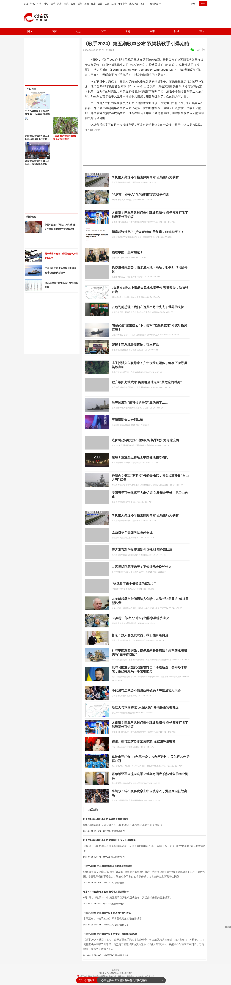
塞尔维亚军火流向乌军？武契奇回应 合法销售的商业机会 (150, 775)
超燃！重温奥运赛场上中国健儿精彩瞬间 (140, 457)
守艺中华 (122, 3)
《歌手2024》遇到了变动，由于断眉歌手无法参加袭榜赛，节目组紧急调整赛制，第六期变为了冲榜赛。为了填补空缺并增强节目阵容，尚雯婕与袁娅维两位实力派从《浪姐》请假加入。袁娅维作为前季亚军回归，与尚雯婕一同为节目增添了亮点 (144, 944)
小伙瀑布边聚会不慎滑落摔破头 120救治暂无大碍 (146, 690)
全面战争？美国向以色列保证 (132, 532)
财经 (46, 3)
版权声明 (122, 976)
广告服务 (95, 976)
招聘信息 (113, 976)
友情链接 (139, 976)
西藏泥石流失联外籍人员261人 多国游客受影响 (37, 162)
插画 (86, 3)
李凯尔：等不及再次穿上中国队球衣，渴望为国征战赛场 (149, 793)
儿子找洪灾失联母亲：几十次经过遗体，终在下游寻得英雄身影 (149, 364)
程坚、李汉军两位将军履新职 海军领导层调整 (144, 741)
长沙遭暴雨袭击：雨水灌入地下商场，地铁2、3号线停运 (149, 269)
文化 (73, 3)
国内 (29, 31)
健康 (93, 3)
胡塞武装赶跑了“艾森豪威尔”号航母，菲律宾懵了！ (148, 231)
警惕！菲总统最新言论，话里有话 (135, 344)
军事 (39, 3)
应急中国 (133, 3)
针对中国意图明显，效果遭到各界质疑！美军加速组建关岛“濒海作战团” (149, 652)
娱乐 (53, 3)
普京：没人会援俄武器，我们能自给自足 (140, 635)
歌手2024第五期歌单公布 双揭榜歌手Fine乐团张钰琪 (109, 840)
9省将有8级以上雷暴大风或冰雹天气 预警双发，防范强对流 (150, 289)
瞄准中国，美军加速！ (127, 252)
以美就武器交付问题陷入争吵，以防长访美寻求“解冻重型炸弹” (150, 600)
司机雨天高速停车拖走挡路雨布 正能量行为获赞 (145, 177)
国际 (54, 31)
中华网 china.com (37, 17)
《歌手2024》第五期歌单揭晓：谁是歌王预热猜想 (107, 865)
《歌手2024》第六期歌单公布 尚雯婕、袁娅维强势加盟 (110, 933)
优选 (107, 3)
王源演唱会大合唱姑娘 (127, 419)
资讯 (32, 3)
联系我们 (104, 976)
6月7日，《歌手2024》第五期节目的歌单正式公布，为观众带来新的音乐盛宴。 (127, 897)
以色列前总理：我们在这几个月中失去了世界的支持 (148, 306)
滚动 (201, 31)
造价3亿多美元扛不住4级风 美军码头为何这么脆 (145, 440)
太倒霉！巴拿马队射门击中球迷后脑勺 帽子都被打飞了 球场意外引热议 (150, 214)
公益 (100, 3)
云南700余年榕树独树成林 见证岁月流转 (64, 137)
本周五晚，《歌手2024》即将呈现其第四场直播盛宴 (112, 918)
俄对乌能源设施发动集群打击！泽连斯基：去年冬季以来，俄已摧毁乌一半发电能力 (149, 669)
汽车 (59, 3)
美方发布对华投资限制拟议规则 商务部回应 (142, 549)
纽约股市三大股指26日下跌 (116, 980)
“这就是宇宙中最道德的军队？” (134, 583)
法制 (113, 3)
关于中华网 (85, 976)
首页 (26, 3)
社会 (78, 31)
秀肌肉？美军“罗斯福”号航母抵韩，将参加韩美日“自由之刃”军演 (150, 477)
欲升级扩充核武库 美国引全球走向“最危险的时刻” (147, 382)
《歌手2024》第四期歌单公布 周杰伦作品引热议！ (108, 912)
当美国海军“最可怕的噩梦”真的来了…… (140, 402)
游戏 (66, 3)
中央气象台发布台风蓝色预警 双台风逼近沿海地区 (37, 112)
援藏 (80, 3)
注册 (193, 3)
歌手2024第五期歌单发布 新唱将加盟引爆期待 (106, 891)
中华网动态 (149, 976)
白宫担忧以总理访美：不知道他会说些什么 (141, 566)
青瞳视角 (110, 50)
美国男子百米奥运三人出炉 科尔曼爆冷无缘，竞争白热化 (150, 494)
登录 (203, 3)
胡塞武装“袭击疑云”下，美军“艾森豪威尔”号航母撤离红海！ (149, 327)
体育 (103, 31)
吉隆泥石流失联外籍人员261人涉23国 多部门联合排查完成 (37, 139)
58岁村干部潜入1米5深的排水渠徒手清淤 (140, 194)
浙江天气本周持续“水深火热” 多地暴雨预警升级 (145, 707)
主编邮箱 (115, 969)
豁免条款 (131, 976)
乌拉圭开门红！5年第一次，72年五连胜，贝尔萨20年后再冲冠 (151, 758)
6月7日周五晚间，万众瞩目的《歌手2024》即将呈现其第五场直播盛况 (122, 825)
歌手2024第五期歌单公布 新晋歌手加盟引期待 (106, 818)
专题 (127, 31)
